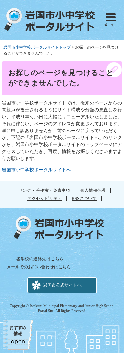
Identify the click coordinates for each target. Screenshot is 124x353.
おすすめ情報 (17, 330)
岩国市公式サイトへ (62, 285)
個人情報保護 (93, 190)
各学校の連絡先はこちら (39, 258)
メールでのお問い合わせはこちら (39, 266)
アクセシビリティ (44, 198)
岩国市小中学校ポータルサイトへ (36, 169)
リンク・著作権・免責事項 (44, 190)
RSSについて (84, 198)
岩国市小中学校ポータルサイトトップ (37, 47)
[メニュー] (111, 20)
